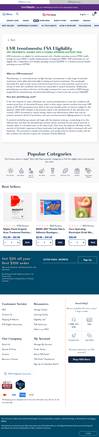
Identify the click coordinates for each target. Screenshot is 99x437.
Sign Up (88, 260)
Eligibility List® (40, 320)
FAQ (4, 310)
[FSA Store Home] (49, 15)
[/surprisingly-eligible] (88, 173)
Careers (5, 354)
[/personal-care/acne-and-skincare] (31, 173)
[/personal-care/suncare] (52, 173)
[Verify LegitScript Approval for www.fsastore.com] (20, 385)
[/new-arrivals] (10, 172)
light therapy (46, 79)
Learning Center (41, 315)
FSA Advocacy (40, 325)
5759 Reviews (23, 226)
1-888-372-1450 (73, 325)
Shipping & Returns (10, 320)
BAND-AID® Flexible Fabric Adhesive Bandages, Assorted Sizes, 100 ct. (50, 231)
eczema (78, 84)
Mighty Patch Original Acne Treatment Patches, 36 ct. (16, 231)
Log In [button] (84, 15)
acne (64, 90)
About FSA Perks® (42, 354)
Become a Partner (10, 359)
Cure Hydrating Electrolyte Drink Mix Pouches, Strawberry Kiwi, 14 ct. (83, 231)
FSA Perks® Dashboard (44, 359)
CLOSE (88, 433)
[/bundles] (77, 172)
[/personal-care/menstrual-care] (65, 173)
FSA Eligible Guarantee (12, 325)
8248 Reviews (56, 226)
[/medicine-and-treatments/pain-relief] (42, 172)
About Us (6, 345)
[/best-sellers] (21, 173)
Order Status (40, 350)
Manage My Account (43, 345)
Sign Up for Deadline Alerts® (46, 364)
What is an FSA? (41, 330)
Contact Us (7, 315)
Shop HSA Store (81, 360)
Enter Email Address (55, 260)
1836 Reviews (88, 226)
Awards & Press (9, 350)
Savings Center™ (41, 310)
